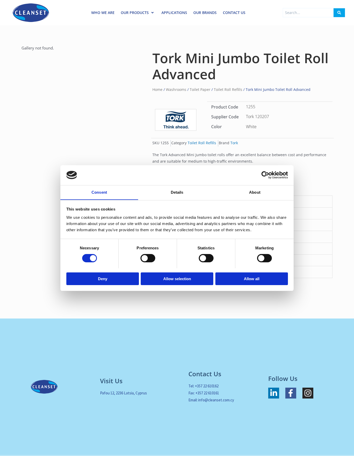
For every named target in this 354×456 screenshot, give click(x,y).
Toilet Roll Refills (228, 89)
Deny (102, 278)
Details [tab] (177, 192)
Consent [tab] (99, 192)
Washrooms (176, 89)
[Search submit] (339, 12)
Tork (234, 143)
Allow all (251, 278)
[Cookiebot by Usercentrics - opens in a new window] (265, 175)
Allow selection (177, 278)
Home (157, 89)
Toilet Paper (200, 89)
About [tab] (254, 192)
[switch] (147, 258)
